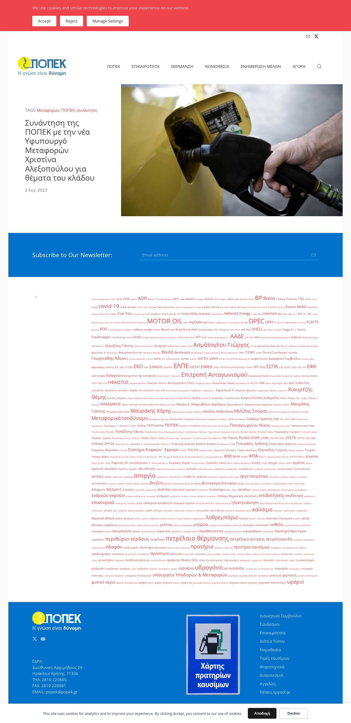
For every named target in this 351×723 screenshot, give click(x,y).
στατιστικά (265, 554)
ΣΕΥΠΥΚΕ (301, 438)
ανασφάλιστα (246, 468)
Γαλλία (259, 352)
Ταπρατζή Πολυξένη (224, 450)
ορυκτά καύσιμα (148, 531)
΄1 (228, 337)
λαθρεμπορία (199, 518)
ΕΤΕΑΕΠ (287, 367)
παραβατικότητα (211, 531)
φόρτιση (186, 582)
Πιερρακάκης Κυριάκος (287, 431)
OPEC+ (270, 322)
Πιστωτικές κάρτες (309, 431)
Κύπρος (246, 398)
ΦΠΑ (253, 456)
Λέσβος (304, 398)
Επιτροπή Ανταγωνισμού (214, 374)
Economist (224, 307)
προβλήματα (276, 547)
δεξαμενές (98, 489)
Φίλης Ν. (262, 456)
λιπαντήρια (272, 518)
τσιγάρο (173, 568)
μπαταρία (237, 525)
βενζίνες (145, 483)
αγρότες (123, 468)
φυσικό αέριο (103, 582)
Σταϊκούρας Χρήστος (282, 444)
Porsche (95, 329)
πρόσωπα (176, 554)
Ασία (190, 346)
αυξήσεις (293, 476)
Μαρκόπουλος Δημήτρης (258, 404)
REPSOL (157, 329)
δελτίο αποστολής (296, 483)
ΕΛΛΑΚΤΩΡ (168, 367)
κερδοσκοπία (289, 510)
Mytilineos (209, 322)
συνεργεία (119, 560)
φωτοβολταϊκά (131, 582)
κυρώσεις (171, 518)
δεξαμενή (114, 489)
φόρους (176, 582)
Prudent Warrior (115, 329)
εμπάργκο (162, 496)
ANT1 (176, 299)
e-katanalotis (187, 307)
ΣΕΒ (271, 438)
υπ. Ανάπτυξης (234, 568)
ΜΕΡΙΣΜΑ (133, 404)
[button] (319, 66)
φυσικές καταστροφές (308, 575)
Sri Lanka (278, 329)
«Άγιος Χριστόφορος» (217, 337)
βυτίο (198, 483)
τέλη (194, 560)
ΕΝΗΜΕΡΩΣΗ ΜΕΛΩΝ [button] (261, 66)
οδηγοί (136, 531)
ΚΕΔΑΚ (133, 390)
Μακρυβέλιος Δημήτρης (208, 404)
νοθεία (276, 524)
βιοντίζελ (189, 483)
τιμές (292, 560)
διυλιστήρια (217, 489)
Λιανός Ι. (313, 398)
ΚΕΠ (140, 390)
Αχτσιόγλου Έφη (266, 346)
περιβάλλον (97, 539)
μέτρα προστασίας (127, 525)
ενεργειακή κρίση (197, 496)
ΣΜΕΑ (313, 438)
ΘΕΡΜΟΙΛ (163, 383)
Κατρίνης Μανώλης (246, 390)
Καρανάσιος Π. (225, 390)
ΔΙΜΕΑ (213, 358)
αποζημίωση (162, 476)
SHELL (257, 329)
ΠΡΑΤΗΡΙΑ (183, 426)
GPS (179, 314)
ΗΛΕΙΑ (94, 383)
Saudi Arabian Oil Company (213, 329)
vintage (145, 337)
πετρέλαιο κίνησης (247, 539)
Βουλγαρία (182, 352)
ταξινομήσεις (231, 560)
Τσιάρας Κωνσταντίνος (147, 456)
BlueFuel (244, 299)
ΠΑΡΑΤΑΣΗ (124, 426)
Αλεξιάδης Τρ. (97, 346)
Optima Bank (291, 322)
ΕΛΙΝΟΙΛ (155, 366)
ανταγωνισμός (285, 468)
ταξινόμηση (244, 560)
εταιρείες (131, 503)
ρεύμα (209, 554)
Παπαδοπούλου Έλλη (302, 425)
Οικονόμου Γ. (111, 425)
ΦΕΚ (228, 456)
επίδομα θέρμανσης (230, 496)
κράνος (137, 518)
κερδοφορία (302, 510)
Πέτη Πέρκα (223, 426)
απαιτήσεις (118, 476)
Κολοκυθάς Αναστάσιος (144, 398)
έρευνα (281, 463)
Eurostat (281, 307)
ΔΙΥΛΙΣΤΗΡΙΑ (232, 359)
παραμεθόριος (252, 531)
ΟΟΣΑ (286, 419)
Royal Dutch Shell (186, 329)
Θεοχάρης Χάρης (203, 383)
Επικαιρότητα (272, 632)
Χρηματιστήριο (198, 463)
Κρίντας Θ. (206, 398)
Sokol (270, 329)
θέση (262, 503)
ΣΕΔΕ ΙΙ (282, 438)
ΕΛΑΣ (146, 367)
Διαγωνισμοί (272, 675)
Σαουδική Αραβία (152, 444)
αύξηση (129, 483)
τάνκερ (186, 560)
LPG (309, 313)
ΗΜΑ (100, 383)
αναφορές (258, 469)
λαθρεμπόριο (222, 517)
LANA (289, 314)
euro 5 (264, 307)
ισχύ (115, 510)
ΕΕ (127, 367)
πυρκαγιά (200, 554)
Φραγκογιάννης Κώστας (278, 456)
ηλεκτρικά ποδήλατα (205, 503)
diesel (178, 307)
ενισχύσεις (211, 496)
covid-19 (108, 305)
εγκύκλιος (244, 489)
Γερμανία (292, 352)
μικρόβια (213, 525)
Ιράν (291, 383)
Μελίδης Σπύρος (251, 411)
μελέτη (176, 525)
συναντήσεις (106, 560)
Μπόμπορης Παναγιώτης (207, 419)
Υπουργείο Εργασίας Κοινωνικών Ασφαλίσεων (183, 456)
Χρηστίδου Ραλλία (216, 462)
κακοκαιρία (168, 510)
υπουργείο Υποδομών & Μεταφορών (190, 575)
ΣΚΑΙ (308, 438)
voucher (162, 337)
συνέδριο (298, 554)
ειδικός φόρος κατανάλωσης (294, 489)
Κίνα (168, 390)
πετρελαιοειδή (279, 539)
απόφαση (222, 476)
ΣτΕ (233, 444)
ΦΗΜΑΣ (244, 456)
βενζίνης (168, 483)
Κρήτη (196, 398)
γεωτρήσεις (266, 483)
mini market (115, 322)
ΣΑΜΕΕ (255, 438)
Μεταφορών (48, 110)
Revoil (165, 329)
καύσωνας (277, 510)
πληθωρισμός (130, 547)
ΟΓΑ (281, 419)
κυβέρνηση (154, 518)
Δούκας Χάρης (307, 359)
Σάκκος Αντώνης (122, 444)
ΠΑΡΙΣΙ (133, 426)
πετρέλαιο (157, 539)
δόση (228, 489)
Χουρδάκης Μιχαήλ (179, 462)
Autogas (199, 299)
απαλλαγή (128, 476)
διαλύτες (164, 489)
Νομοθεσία (270, 649)
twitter (129, 337)
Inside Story (256, 314)
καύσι (248, 510)
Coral (308, 299)
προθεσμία (118, 554)
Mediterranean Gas (100, 322)
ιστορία (108, 510)
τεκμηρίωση (256, 560)
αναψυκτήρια (270, 469)
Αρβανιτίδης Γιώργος (177, 346)
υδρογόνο (209, 567)
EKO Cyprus (243, 307)
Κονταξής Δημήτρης (165, 398)
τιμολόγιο (124, 568)
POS (103, 329)
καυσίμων (229, 510)
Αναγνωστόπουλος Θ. (143, 346)
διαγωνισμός (151, 489)
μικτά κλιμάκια (225, 525)
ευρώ (139, 503)
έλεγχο (264, 463)
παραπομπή (268, 531)
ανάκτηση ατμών (205, 469)
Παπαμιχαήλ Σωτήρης (174, 431)
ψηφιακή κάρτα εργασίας (243, 582)
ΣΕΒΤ (276, 438)
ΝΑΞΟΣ (231, 419)
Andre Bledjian (165, 299)
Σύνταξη (123, 450)
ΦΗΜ (236, 456)
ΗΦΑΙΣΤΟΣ (118, 382)
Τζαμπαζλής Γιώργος (272, 450)
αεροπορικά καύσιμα (165, 469)
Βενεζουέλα (112, 352)
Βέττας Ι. (284, 346)
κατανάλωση (217, 510)
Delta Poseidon (166, 307)
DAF (145, 307)
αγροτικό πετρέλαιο (104, 468)
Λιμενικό (95, 404)
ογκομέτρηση (121, 531)
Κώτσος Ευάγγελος (265, 398)
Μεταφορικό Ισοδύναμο (119, 417)
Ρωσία (244, 437)
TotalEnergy (118, 337)
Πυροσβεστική (214, 438)
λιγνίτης (261, 518)
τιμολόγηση (112, 568)
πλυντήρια (146, 547)
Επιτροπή (176, 376)
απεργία (144, 475)
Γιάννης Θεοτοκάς (137, 359)
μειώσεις (155, 525)
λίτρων (180, 518)
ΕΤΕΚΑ (294, 367)
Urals (137, 337)
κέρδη (149, 510)
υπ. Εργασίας (251, 568)
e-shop (197, 307)
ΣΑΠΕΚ (265, 438)
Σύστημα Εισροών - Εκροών (153, 449)
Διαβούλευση (259, 358)
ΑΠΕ (251, 337)
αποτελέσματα (175, 476)
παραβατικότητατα (233, 531)
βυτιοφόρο (229, 483)
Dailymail (152, 307)
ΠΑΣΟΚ (141, 425)
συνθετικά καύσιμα (137, 560)
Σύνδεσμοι (270, 624)
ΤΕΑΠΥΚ (192, 450)
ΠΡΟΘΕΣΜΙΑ (194, 426)
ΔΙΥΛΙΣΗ (222, 359)
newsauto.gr (234, 322)
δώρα (234, 489)
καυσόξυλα (240, 510)
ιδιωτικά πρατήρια (294, 503)
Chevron (291, 299)
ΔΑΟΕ (157, 358)
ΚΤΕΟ (163, 390)
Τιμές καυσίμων (274, 658)
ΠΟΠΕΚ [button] (113, 66)
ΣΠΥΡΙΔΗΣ (97, 444)
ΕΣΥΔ (281, 367)
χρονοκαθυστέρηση (202, 582)
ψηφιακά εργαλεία (220, 582)
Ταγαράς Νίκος (206, 450)
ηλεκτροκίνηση (245, 502)
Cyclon (140, 307)
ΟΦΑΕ (292, 419)
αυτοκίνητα (98, 483)
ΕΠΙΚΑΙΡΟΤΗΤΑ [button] (146, 66)
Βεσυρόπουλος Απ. (130, 352)
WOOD (181, 337)
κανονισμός (179, 510)
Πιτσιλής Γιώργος (101, 438)
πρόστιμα (159, 553)
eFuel (233, 307)
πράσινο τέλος (173, 547)
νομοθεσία (306, 525)
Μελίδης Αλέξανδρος (218, 411)
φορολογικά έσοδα (247, 575)
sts (294, 329)
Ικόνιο (268, 383)
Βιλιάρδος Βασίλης (151, 352)
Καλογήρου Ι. (209, 390)
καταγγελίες (202, 510)
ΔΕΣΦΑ (185, 358)
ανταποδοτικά (302, 468)
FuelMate (112, 314)
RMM (172, 329)
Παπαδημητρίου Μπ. (280, 426)
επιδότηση (294, 495)
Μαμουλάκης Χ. (235, 404)
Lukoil (315, 314)
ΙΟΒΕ (262, 383)
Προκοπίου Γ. (187, 438)
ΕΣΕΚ (262, 367)
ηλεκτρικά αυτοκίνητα (157, 503)
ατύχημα (284, 476)
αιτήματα (180, 469)
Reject (71, 21)
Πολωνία (136, 438)
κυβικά (163, 518)
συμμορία (275, 554)
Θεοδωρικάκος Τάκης (181, 383)
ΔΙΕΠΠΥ (203, 358)
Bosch (251, 299)
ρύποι (233, 554)
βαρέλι (137, 483)
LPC (304, 314)
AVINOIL (209, 299)
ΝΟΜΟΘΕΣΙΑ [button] (217, 66)
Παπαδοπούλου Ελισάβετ (102, 431)
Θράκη (231, 383)
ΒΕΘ (278, 346)
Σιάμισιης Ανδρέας (183, 444)
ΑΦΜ (257, 337)
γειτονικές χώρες (252, 483)
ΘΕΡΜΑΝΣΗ (182, 66)
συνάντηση (87, 110)
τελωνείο (268, 560)
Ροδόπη (233, 438)
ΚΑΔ (306, 383)
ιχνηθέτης (122, 510)
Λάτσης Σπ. (293, 398)
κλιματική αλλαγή (102, 518)
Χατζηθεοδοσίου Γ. (140, 462)
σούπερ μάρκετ (244, 554)
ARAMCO (190, 299)
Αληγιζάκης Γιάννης (119, 345)
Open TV (280, 322)
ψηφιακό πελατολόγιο (272, 582)
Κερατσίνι (282, 390)
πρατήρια (202, 546)
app (182, 299)
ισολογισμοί (97, 510)
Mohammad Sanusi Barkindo (133, 322)
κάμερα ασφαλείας (136, 510)
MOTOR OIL (164, 321)
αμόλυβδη (191, 468)
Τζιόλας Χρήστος (296, 450)
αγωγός (133, 468)
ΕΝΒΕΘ (207, 366)
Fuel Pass (125, 313)
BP (258, 298)
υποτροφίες (294, 568)
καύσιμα (262, 509)
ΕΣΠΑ (272, 366)
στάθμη (255, 554)
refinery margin (143, 329)
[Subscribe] (313, 255)
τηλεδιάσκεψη (281, 560)
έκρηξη (255, 462)
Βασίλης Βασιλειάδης (308, 346)
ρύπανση (226, 554)
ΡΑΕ (224, 438)
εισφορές (151, 496)
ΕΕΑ (130, 367)
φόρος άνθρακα (163, 582)
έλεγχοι (272, 462)
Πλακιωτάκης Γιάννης (121, 438)
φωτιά (120, 582)
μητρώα (200, 524)
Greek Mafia (189, 313)
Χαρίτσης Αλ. (120, 462)
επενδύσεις (251, 496)
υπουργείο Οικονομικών (138, 575)
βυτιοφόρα (211, 483)
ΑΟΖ (247, 337)
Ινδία (285, 383)
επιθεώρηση (309, 496)
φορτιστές (289, 575)
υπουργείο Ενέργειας (114, 575)
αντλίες (97, 476)
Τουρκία (310, 450)
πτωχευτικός (188, 554)
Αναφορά (160, 346)
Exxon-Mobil (296, 306)
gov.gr (172, 313)
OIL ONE (244, 322)
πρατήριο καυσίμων (252, 547)
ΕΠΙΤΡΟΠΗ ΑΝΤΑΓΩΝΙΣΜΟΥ (232, 367)
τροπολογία (163, 568)
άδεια (229, 463)
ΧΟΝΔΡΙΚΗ (311, 456)
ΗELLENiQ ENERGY (310, 376)
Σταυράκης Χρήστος (252, 443)
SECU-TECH (235, 329)
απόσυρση (213, 476)
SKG (265, 329)
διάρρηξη (139, 489)
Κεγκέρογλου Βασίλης (267, 390)
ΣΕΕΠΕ (291, 437)
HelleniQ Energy (237, 313)
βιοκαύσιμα (178, 483)
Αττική (253, 346)
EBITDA (215, 307)
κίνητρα (158, 510)
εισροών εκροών (108, 495)
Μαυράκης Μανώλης (117, 411)
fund (148, 314)
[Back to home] (42, 66)
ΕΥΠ (304, 367)
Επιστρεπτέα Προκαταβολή (139, 375)
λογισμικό (285, 518)
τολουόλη (142, 568)
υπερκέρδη (281, 568)
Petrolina (302, 322)
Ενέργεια (113, 375)
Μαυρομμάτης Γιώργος (182, 411)
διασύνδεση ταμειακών (184, 489)
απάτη (108, 476)
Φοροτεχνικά (272, 666)
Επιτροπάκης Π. (164, 376)
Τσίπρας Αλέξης (100, 456)
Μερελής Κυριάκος (300, 411)
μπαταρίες (248, 525)
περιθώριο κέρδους (127, 538)
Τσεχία (133, 456)
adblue (134, 299)
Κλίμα (130, 398)
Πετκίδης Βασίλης (248, 431)
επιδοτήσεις (271, 495)
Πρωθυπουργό (200, 438)
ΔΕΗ (163, 359)
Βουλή (167, 352)
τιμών (133, 568)
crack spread (128, 307)
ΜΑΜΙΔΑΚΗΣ (110, 404)
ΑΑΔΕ (237, 336)
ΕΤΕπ (300, 367)
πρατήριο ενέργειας (223, 547)
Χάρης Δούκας (97, 463)
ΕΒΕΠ (122, 367)
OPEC (256, 321)
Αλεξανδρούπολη (310, 337)
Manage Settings (107, 21)
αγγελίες (298, 462)
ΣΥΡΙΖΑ (109, 444)
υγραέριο (186, 568)
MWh (185, 322)
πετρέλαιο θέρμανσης (197, 538)
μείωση (146, 525)
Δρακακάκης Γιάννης (102, 367)
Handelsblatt (217, 314)
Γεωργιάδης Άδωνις (109, 358)
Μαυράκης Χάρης (150, 410)
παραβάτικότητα (190, 531)
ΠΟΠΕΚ (68, 110)
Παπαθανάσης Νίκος (154, 431)
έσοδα (289, 463)
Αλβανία (296, 337)
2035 (126, 299)
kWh (285, 314)
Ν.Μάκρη (223, 419)
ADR (142, 298)
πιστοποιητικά (98, 547)
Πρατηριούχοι (173, 438)
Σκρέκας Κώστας (206, 444)
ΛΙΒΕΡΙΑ (283, 398)
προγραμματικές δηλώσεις (295, 547)
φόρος (151, 582)
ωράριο (295, 581)
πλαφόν (114, 547)
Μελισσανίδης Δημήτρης (280, 411)
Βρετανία (216, 352)
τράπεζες (153, 568)
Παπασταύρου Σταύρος (196, 431)
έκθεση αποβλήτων (241, 463)
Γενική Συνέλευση (275, 352)
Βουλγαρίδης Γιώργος (201, 352)
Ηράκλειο (152, 383)
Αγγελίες (268, 683)
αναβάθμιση (219, 469)
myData (195, 322)
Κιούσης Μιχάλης (116, 398)
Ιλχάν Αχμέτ (277, 383)
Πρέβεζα (161, 438)
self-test (246, 329)
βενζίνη (156, 483)
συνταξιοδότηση (158, 560)
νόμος (108, 531)
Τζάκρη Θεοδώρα (247, 450)
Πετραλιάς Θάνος (265, 431)
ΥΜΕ (160, 456)
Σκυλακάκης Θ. (223, 444)
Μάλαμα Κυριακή (167, 404)
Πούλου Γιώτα (149, 438)
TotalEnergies (101, 337)
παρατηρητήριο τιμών (290, 531)
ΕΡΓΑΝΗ (249, 367)
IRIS (280, 313)
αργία (230, 476)
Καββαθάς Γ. (196, 390)
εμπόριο (185, 496)
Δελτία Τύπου (272, 641)
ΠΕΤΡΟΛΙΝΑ (155, 425)
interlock (270, 313)
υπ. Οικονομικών (265, 568)
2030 (119, 299)
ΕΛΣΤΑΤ (195, 367)
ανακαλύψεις (232, 469)
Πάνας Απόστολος (209, 426)
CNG (301, 299)
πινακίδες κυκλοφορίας (303, 539)
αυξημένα (302, 476)
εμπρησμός (175, 496)
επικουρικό (102, 502)
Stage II (287, 329)
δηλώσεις (128, 489)
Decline (293, 713)
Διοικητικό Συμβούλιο (284, 358)
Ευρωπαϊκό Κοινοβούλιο (281, 376)
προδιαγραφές (101, 554)
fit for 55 (103, 314)
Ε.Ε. (117, 367)
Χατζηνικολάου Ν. (160, 463)
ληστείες (253, 518)
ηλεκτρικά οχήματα (184, 503)
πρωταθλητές (143, 554)
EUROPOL (272, 307)
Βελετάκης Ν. (98, 352)
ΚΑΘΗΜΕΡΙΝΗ (97, 390)
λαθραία (188, 518)
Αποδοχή (262, 713)
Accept (44, 21)
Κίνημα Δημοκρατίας (180, 390)
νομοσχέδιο (97, 531)
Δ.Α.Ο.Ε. (149, 359)
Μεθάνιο (198, 411)
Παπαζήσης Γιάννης (129, 431)
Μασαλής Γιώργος (281, 404)
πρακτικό (185, 547)
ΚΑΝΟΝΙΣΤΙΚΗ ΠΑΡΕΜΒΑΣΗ (117, 390)
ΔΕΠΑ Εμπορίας (173, 359)
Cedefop (280, 299)
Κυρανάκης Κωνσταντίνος (226, 398)
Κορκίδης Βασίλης (183, 398)
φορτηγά (275, 575)
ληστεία (243, 518)
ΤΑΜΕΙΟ (183, 450)
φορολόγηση (263, 575)
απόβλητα (189, 476)
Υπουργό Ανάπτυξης (214, 456)
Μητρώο (165, 419)
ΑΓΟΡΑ (298, 66)
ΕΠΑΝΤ (216, 367)
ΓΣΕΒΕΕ (250, 352)
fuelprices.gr (139, 314)
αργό (236, 476)
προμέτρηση (130, 554)
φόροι (143, 582)
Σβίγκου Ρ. (165, 444)
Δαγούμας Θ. (244, 359)
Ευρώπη (297, 376)
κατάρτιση (190, 510)
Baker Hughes (221, 299)
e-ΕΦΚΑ (206, 307)
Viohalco (153, 337)
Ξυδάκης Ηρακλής (259, 419)
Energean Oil (254, 307)
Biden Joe (233, 299)
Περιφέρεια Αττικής (230, 431)
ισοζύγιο (307, 503)
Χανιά (108, 463)
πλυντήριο (160, 547)
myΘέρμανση (222, 322)
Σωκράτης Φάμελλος (104, 450)
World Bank (190, 337)
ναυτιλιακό (262, 525)
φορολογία (233, 575)
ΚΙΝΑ (157, 390)
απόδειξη (202, 476)
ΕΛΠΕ (181, 365)
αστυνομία (274, 476)
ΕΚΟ (138, 366)
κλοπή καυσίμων (124, 518)
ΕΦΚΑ (93, 376)
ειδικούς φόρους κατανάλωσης (266, 489)
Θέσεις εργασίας (275, 692)
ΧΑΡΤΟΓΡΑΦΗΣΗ (297, 456)
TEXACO (301, 329)
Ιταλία (299, 383)
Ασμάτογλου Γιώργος (221, 344)
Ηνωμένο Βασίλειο (138, 383)
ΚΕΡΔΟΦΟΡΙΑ (148, 390)
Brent (269, 298)
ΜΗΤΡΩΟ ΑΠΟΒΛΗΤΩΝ (148, 404)
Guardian (205, 313)
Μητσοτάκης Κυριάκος (182, 419)
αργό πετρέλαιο (254, 476)
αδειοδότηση (146, 469)
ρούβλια (217, 554)
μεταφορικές (186, 525)
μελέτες (166, 524)
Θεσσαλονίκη (219, 383)
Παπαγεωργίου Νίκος (250, 425)
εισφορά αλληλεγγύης (136, 496)
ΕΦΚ (311, 366)
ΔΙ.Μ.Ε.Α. (193, 359)
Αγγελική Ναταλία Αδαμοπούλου (275, 337)
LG (294, 314)
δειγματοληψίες (280, 483)
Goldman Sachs (159, 313)
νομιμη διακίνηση (292, 525)
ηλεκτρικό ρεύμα (222, 503)
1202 (113, 299)
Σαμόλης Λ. (137, 444)
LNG (299, 313)
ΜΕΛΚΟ (125, 404)
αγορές (309, 463)
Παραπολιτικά (213, 431)
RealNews (127, 329)
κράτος (145, 518)
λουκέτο (297, 518)
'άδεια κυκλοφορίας (100, 299)
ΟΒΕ (276, 419)
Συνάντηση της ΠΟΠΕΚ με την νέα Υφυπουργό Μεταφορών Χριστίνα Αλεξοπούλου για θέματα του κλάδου (60, 150)
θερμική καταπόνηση (274, 503)
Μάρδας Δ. (183, 404)
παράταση (163, 531)
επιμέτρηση (120, 503)
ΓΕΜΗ (241, 352)
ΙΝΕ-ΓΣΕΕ (254, 383)
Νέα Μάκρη (240, 419)
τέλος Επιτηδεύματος (211, 560)
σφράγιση (173, 560)
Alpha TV (153, 299)
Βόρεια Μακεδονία (229, 352)
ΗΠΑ (105, 383)
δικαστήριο (203, 489)
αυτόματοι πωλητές (116, 483)
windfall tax (172, 337)
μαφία (139, 525)
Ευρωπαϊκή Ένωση (259, 375)
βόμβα (241, 483)
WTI (198, 337)
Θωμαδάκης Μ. (242, 383)
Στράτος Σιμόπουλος (306, 444)
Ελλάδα (101, 375)
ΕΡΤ (256, 367)
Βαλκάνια (293, 346)
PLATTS (313, 322)
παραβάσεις (176, 531)
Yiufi (204, 337)
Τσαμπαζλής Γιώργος (119, 456)
